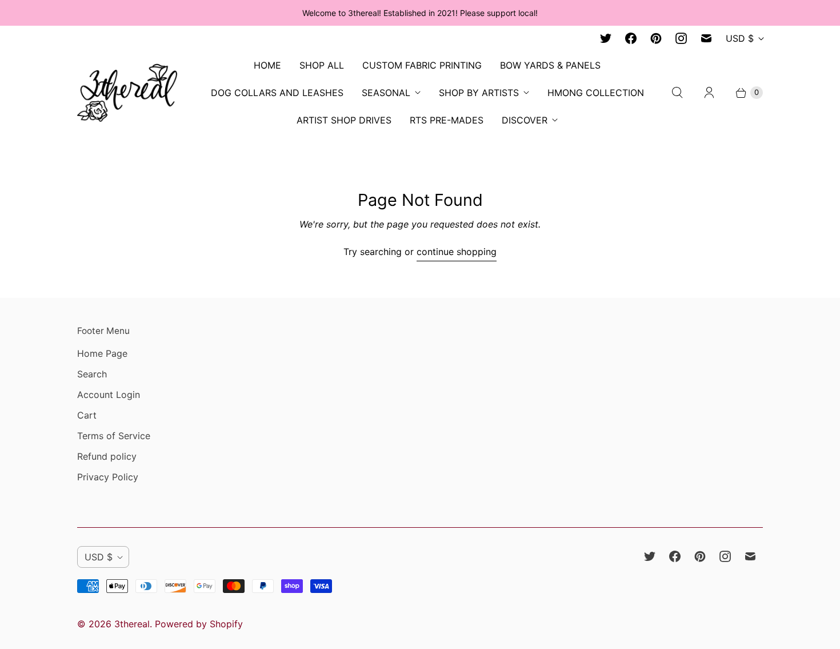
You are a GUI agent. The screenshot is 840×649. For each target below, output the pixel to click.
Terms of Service (113, 435)
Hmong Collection (595, 92)
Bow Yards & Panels (550, 65)
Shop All (321, 65)
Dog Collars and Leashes (277, 92)
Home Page (102, 353)
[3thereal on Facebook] (630, 38)
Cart (87, 415)
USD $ (740, 38)
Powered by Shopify (199, 624)
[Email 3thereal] (706, 38)
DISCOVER (524, 120)
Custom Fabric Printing (422, 65)
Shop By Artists (479, 92)
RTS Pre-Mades (446, 120)
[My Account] (709, 92)
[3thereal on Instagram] (681, 38)
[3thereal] (127, 92)
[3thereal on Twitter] (605, 38)
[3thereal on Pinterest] (656, 38)
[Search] (677, 92)
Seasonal (386, 92)
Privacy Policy (107, 477)
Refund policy (107, 456)
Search (92, 374)
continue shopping (457, 251)
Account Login (108, 394)
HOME (267, 65)
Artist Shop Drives (344, 120)
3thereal (132, 624)
